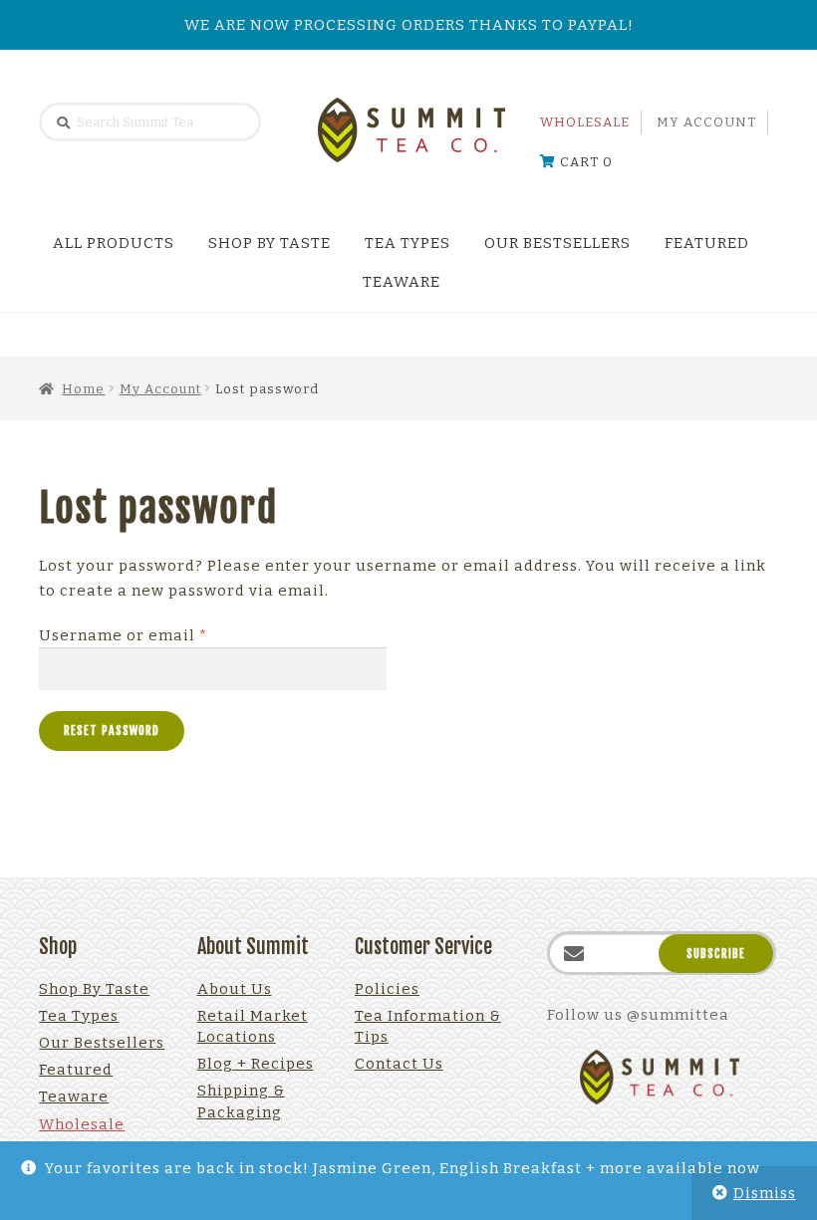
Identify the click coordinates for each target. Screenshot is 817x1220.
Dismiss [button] (764, 1193)
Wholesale (585, 122)
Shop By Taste (269, 243)
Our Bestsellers (557, 243)
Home (83, 388)
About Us (234, 989)
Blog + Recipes (255, 1064)
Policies (387, 989)
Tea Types (407, 243)
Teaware (401, 282)
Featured (707, 243)
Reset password (111, 730)
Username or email (159, 634)
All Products (113, 243)
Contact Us (399, 1064)
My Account (706, 122)
